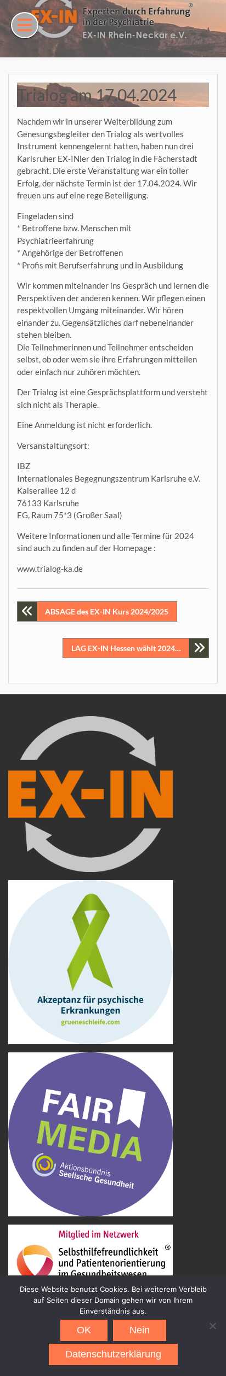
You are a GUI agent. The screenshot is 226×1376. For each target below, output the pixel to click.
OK (84, 1330)
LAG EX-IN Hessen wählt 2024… (126, 648)
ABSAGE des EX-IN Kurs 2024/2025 (106, 611)
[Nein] (212, 1325)
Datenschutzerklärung (113, 1354)
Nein (139, 1330)
